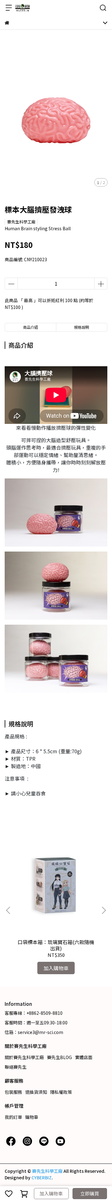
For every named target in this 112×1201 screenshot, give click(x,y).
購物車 (31, 1117)
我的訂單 (13, 1117)
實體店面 (83, 1057)
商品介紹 (30, 327)
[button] (103, 910)
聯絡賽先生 (15, 1067)
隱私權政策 (61, 1092)
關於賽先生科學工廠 (24, 1057)
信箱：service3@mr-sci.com (34, 1032)
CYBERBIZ (41, 1177)
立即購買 (89, 1193)
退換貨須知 (36, 1092)
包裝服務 (13, 1092)
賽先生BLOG (59, 1057)
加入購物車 (51, 1193)
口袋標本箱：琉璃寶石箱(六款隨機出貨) (56, 945)
